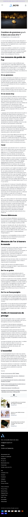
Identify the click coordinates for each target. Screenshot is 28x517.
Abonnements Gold (5, 454)
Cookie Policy (4, 495)
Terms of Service (5, 486)
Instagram (3, 479)
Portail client (3, 465)
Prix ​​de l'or (3, 460)
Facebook (3, 476)
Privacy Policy (4, 488)
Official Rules (4, 501)
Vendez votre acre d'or (6, 467)
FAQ (2, 470)
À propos (3, 474)
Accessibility (4, 499)
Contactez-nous (4, 472)
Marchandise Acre (5, 462)
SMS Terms (3, 497)
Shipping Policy (4, 493)
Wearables (3, 458)
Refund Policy (4, 491)
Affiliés (2, 445)
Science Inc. (10, 448)
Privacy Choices (4, 483)
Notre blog (3, 481)
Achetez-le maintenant (6, 456)
